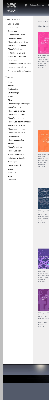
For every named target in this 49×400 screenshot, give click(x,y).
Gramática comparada (17, 154)
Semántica (12, 180)
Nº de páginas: (42, 55)
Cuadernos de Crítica (16, 35)
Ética (10, 100)
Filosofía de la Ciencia (17, 46)
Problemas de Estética (17, 67)
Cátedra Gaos (13, 24)
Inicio (26, 5)
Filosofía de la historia (16, 115)
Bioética (11, 86)
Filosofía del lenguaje (16, 129)
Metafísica (12, 172)
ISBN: (39, 61)
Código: (40, 63)
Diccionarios (13, 89)
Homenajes (12, 60)
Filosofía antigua (14, 107)
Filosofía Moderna (15, 49)
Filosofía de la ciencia (16, 111)
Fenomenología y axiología (19, 104)
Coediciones (13, 27)
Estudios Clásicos (15, 38)
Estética (11, 96)
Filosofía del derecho (16, 125)
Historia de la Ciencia (16, 53)
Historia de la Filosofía (17, 56)
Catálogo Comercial (37, 5)
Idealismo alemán (15, 165)
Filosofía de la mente (16, 118)
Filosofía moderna (15, 147)
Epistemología (13, 93)
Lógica (10, 169)
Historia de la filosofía (16, 158)
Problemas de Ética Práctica (19, 71)
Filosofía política (14, 151)
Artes (10, 82)
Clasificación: (42, 65)
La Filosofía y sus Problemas (19, 64)
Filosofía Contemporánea (18, 42)
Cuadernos (12, 31)
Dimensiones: (42, 57)
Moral (10, 176)
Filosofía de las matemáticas (19, 122)
